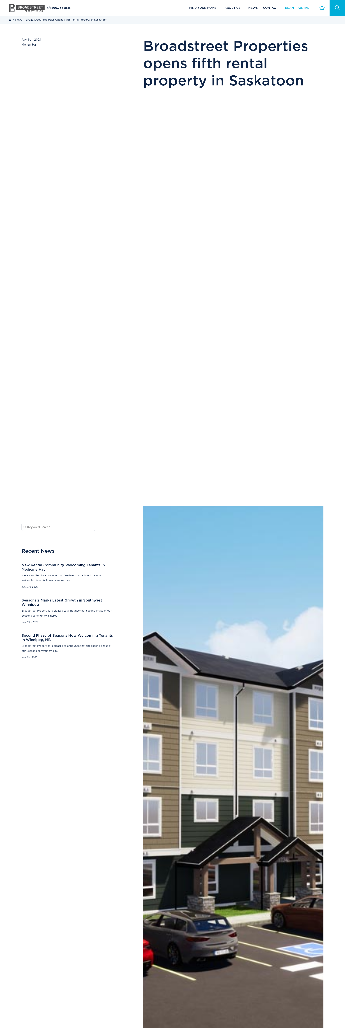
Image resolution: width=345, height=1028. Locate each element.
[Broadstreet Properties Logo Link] (27, 7)
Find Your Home (202, 8)
